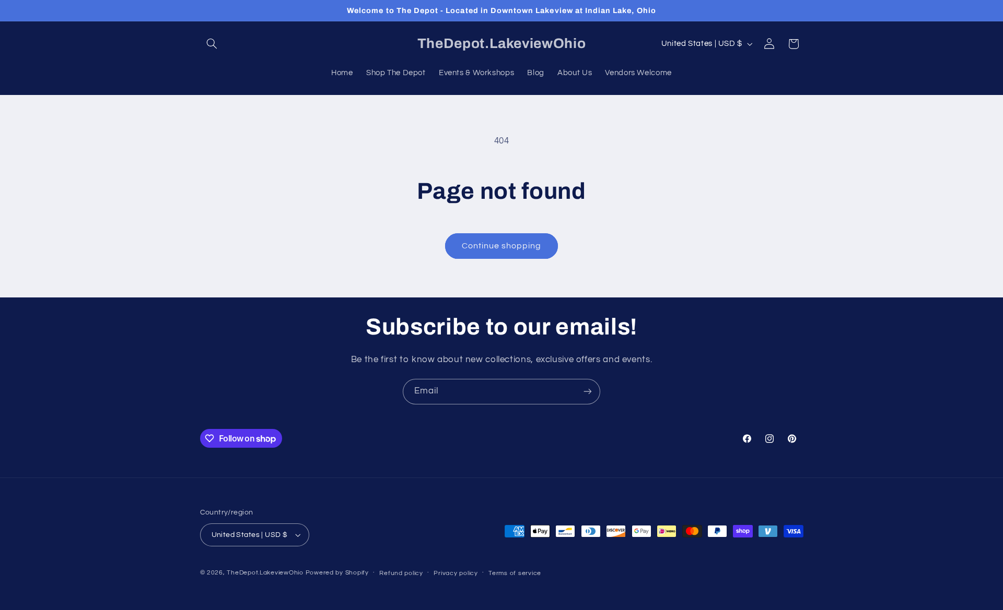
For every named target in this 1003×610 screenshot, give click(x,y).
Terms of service (514, 573)
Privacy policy (455, 573)
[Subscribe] (588, 391)
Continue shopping (502, 246)
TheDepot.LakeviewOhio (265, 573)
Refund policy (401, 573)
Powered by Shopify (337, 573)
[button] (212, 44)
